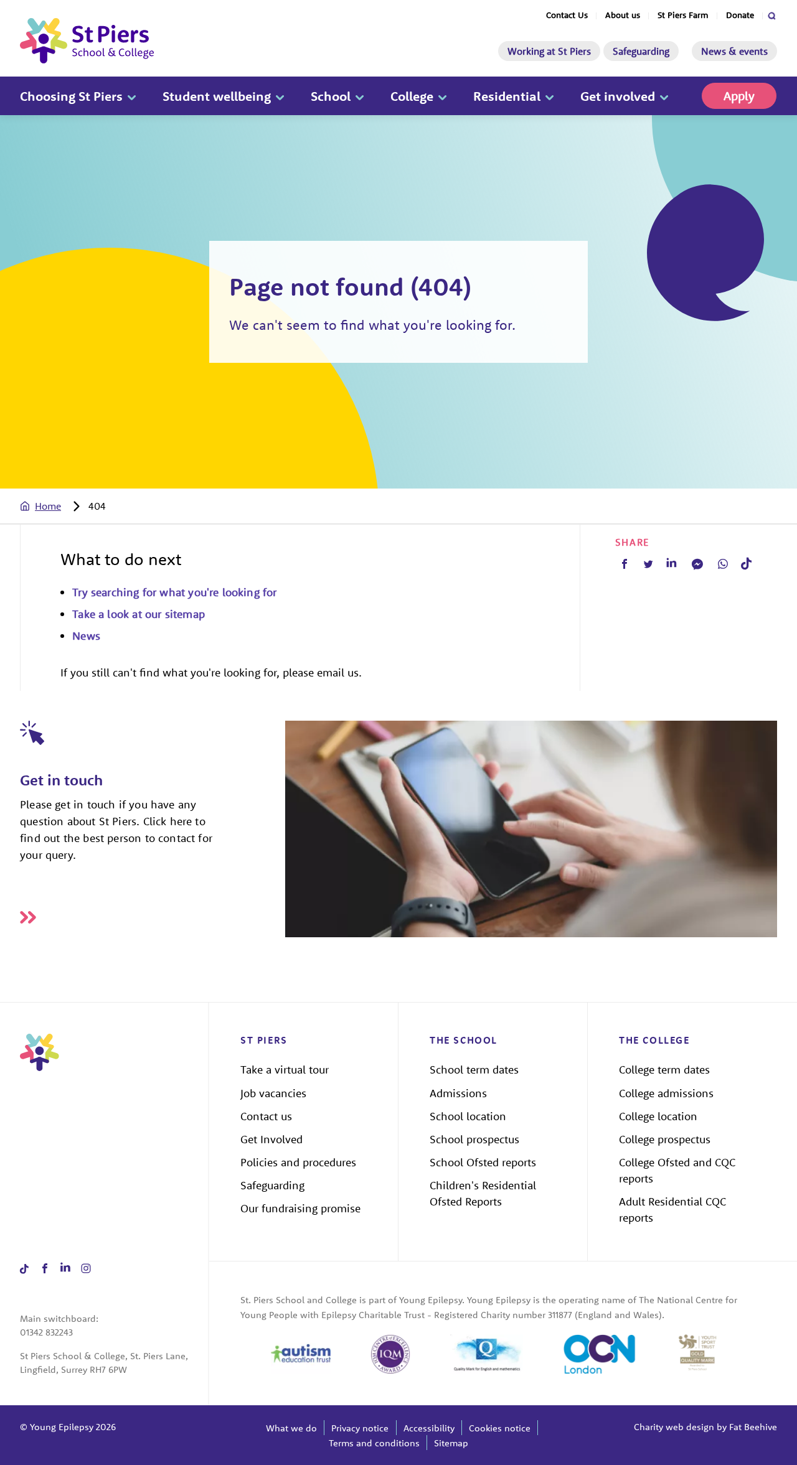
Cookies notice (500, 1428)
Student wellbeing (217, 96)
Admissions (458, 1093)
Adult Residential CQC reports (672, 1209)
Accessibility (429, 1428)
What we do (291, 1428)
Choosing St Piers (71, 96)
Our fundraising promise (300, 1208)
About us (622, 15)
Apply (739, 95)
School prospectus (474, 1139)
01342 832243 (46, 1332)
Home (48, 506)
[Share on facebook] (44, 1269)
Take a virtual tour (284, 1069)
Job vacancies (273, 1093)
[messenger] (697, 564)
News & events (734, 51)
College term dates (664, 1069)
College (411, 96)
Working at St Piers (549, 51)
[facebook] (624, 564)
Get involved (617, 96)
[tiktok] (746, 564)
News (86, 636)
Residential (506, 96)
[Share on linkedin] (65, 1269)
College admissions (666, 1093)
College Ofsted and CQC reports (677, 1170)
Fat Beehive (753, 1427)
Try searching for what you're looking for (174, 592)
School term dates (474, 1069)
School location (468, 1116)
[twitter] (648, 564)
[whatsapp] (723, 564)
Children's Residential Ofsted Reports (483, 1193)
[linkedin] (672, 564)
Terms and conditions (374, 1443)
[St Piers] (87, 40)
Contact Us (567, 15)
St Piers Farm (683, 15)
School (331, 96)
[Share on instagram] (86, 1269)
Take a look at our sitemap (138, 614)
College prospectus (664, 1139)
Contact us (266, 1116)
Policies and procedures (298, 1162)
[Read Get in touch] (152, 917)
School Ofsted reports (483, 1162)
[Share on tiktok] (24, 1269)
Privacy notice (360, 1428)
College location (658, 1116)
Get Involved (271, 1139)
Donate (740, 15)
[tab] (53, 505)
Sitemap (451, 1443)
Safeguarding (641, 51)
